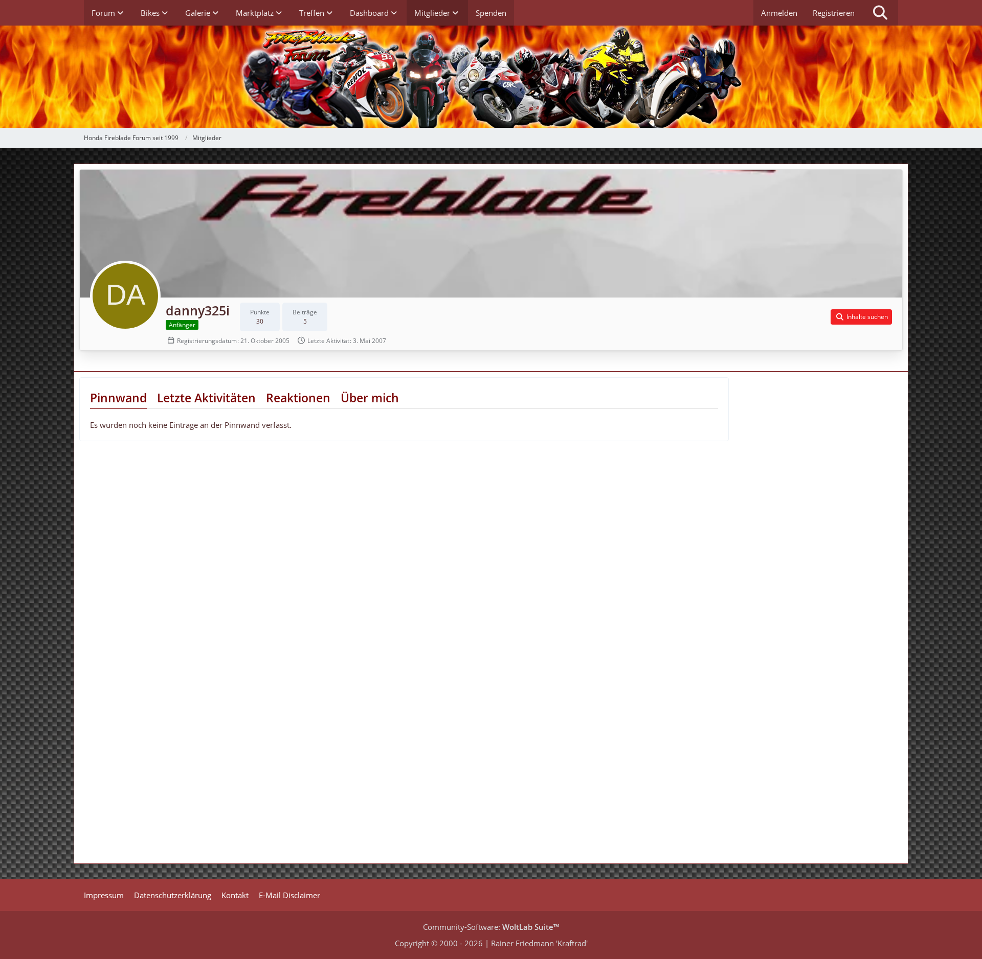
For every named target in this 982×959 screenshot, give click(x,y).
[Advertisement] (823, 454)
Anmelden (779, 13)
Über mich (370, 398)
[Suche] (880, 13)
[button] (861, 317)
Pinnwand (118, 398)
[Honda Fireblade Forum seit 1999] (491, 77)
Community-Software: (491, 927)
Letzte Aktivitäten (206, 398)
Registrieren (834, 13)
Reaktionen (298, 398)
